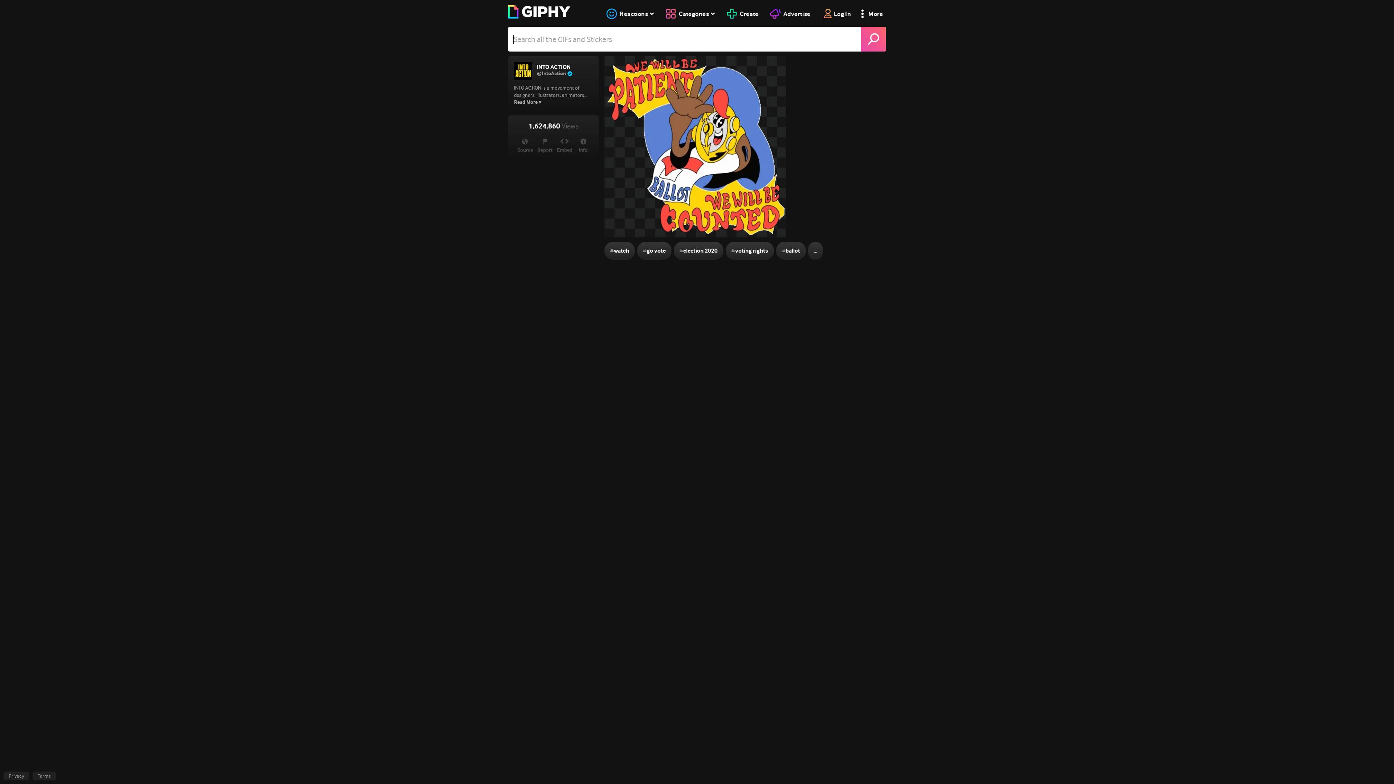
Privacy (16, 776)
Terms (44, 776)
